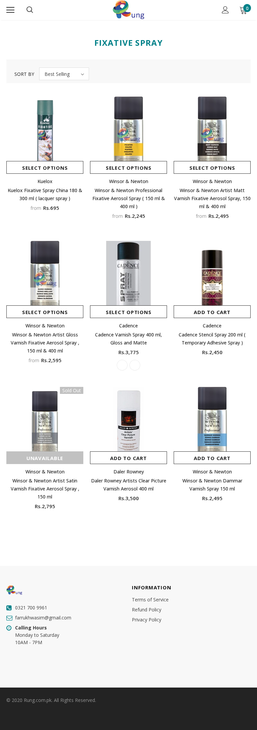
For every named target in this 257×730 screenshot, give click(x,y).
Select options (45, 167)
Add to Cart (212, 312)
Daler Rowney (128, 471)
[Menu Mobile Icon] (10, 10)
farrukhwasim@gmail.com (43, 617)
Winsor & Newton (128, 181)
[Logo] (128, 9)
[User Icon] (225, 9)
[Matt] (135, 365)
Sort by (24, 74)
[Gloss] (122, 365)
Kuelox (45, 181)
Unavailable (44, 458)
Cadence (128, 325)
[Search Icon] (29, 10)
